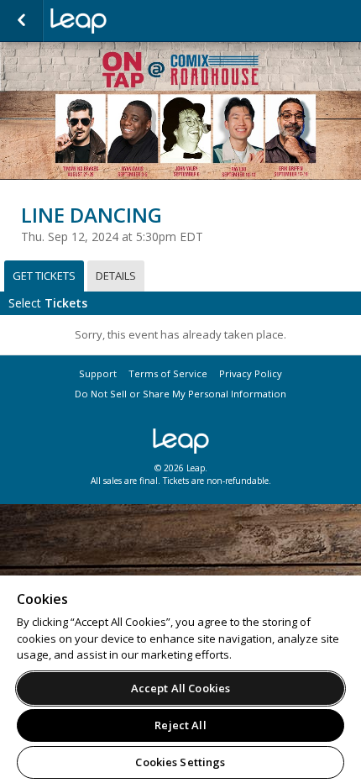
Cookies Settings (180, 762)
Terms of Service (167, 373)
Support (98, 373)
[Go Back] (21, 21)
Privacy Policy (250, 373)
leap (134, 21)
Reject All (180, 725)
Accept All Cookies (180, 688)
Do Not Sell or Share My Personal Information (180, 393)
